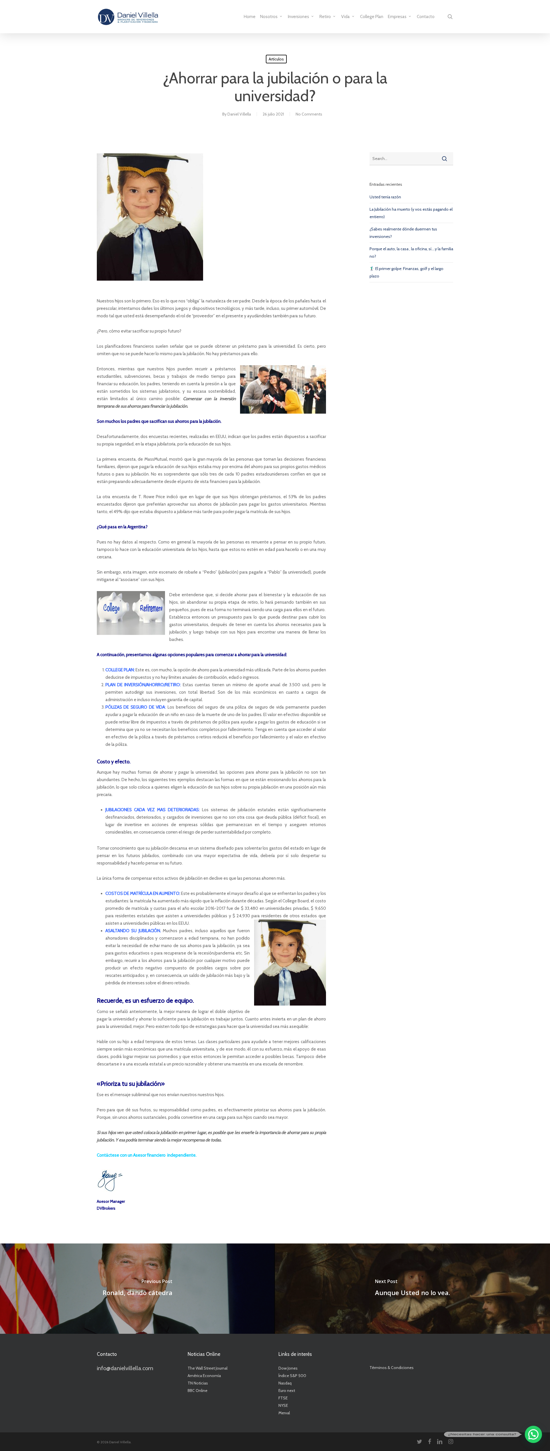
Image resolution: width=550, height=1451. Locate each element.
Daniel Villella (239, 114)
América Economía (204, 1375)
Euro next (286, 1390)
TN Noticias (198, 1383)
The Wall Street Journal (207, 1368)
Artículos (276, 59)
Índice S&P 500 (292, 1375)
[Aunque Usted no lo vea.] (412, 1288)
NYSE (283, 1405)
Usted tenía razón (385, 197)
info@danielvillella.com (125, 1368)
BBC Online (197, 1390)
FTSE (283, 1398)
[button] (533, 1434)
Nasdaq (285, 1383)
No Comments (309, 114)
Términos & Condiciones (392, 1367)
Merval (284, 1412)
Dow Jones (288, 1368)
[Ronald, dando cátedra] (137, 1288)
